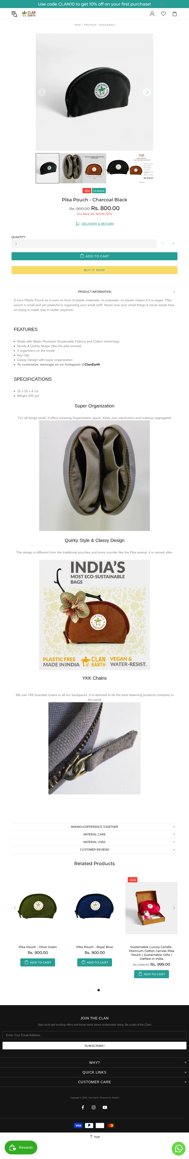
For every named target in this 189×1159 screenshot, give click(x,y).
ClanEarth (92, 364)
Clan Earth (28, 14)
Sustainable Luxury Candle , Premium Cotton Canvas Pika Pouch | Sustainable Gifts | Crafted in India (151, 952)
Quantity (18, 237)
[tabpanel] (94, 925)
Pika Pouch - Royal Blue (94, 947)
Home (78, 24)
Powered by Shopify (109, 1098)
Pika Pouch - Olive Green (38, 947)
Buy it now (94, 270)
